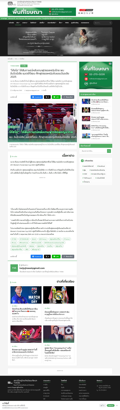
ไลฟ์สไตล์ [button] (33, 23)
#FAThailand (43, 239)
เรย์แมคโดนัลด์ (100, 178)
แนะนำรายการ (82, 390)
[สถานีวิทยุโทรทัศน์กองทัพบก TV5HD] (12, 3)
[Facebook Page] (79, 13)
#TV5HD (14, 239)
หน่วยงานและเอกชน (84, 393)
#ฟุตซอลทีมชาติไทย (55, 239)
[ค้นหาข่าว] (110, 22)
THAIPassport (87, 178)
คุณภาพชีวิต (46, 390)
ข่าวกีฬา (22, 59)
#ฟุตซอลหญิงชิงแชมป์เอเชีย (19, 246)
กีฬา (62, 384)
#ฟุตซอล (31, 246)
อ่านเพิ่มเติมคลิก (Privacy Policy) (10, 407)
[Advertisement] (42, 192)
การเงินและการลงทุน (66, 396)
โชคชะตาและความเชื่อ (67, 399)
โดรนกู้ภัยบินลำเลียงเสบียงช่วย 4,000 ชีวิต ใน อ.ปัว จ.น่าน (41, 18)
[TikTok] (90, 13)
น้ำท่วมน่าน (86, 182)
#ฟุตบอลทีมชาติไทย (17, 249)
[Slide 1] (58, 55)
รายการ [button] (24, 23)
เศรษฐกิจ (45, 387)
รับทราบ (110, 405)
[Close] (117, 405)
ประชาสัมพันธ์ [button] (51, 23)
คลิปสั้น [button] (42, 23)
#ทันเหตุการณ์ (35, 249)
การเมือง (45, 384)
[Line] (92, 13)
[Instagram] (84, 13)
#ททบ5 (34, 239)
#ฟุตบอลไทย (59, 246)
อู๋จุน (84, 170)
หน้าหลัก (11, 23)
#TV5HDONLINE (24, 239)
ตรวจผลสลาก (85, 23)
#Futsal (14, 242)
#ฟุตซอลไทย (40, 246)
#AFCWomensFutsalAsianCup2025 (54, 242)
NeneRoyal (101, 166)
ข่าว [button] (17, 23)
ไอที (44, 399)
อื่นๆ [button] (60, 23)
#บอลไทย (49, 246)
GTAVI (84, 174)
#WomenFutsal (23, 242)
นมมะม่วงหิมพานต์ (87, 166)
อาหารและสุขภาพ (65, 390)
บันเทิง (62, 387)
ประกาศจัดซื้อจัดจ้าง (84, 396)
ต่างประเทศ (46, 396)
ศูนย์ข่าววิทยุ (74, 23)
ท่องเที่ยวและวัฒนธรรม (67, 393)
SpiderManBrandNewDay (97, 170)
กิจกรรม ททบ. (82, 387)
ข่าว (16, 59)
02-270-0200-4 (102, 390)
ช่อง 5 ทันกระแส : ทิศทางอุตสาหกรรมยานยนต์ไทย (13, 18)
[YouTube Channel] (82, 13)
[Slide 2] (61, 55)
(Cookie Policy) (24, 407)
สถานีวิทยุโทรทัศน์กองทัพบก (29, 3)
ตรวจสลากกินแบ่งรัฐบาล (98, 174)
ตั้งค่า (103, 405)
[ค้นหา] (109, 151)
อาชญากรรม (46, 393)
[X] (87, 13)
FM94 (67, 23)
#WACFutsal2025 (36, 242)
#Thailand (67, 239)
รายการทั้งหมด (82, 399)
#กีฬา (27, 249)
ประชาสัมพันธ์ (82, 384)
